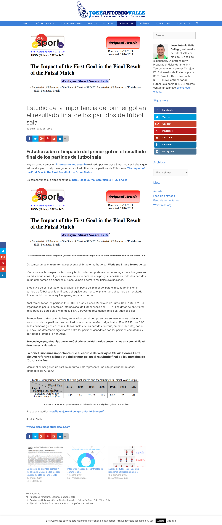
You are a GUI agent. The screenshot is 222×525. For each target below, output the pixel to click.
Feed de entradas (164, 195)
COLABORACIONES (71, 23)
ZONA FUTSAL (163, 23)
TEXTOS (92, 23)
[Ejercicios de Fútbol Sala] (111, 8)
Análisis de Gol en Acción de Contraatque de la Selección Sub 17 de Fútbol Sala (70, 500)
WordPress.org (162, 205)
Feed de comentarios (166, 200)
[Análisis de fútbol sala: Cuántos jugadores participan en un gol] (127, 456)
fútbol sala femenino (40, 497)
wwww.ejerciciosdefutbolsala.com (48, 426)
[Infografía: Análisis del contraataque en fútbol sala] (86, 456)
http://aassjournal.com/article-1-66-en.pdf (99, 179)
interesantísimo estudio (71, 164)
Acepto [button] (160, 521)
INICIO (26, 23)
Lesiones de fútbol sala (63, 497)
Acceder (158, 191)
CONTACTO (183, 23)
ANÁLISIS (144, 23)
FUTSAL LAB (126, 23)
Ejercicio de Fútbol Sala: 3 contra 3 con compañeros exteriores (61, 503)
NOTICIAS (108, 23)
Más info (171, 520)
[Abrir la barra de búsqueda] (197, 23)
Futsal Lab (35, 493)
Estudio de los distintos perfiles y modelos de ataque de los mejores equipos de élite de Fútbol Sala (43, 472)
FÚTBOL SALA (44, 23)
